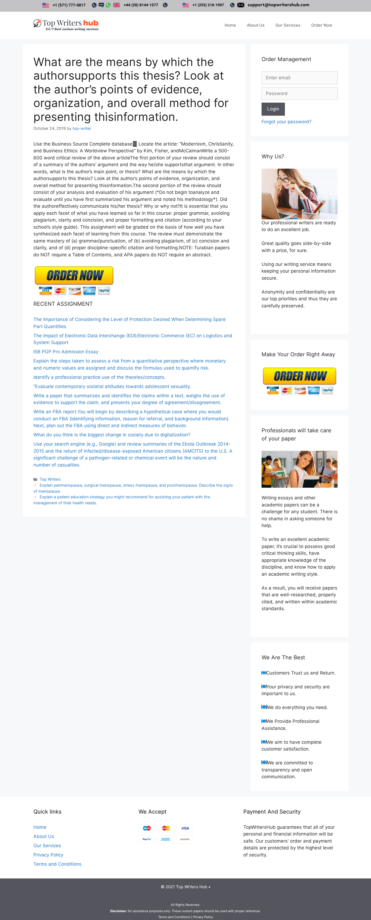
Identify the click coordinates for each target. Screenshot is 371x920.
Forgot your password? (287, 121)
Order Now (321, 25)
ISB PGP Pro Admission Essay (65, 351)
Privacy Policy (48, 855)
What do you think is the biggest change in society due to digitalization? (111, 434)
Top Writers (50, 479)
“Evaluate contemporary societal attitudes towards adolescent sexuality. (112, 386)
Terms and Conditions (57, 864)
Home (230, 25)
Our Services (287, 25)
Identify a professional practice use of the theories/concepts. (99, 377)
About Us (256, 25)
